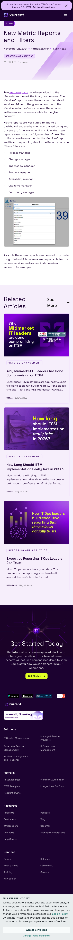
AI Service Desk (12, 779)
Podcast (45, 812)
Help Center (10, 839)
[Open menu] (65, 15)
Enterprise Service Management (14, 748)
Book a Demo (11, 865)
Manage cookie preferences (36, 935)
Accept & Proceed (36, 929)
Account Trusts (12, 792)
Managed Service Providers (50, 738)
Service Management (24, 363)
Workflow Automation (52, 779)
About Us (9, 812)
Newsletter (10, 878)
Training (8, 872)
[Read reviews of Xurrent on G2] (61, 695)
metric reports (19, 92)
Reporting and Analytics (19, 56)
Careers (44, 872)
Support (8, 859)
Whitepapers (11, 825)
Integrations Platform (52, 786)
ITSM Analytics (12, 786)
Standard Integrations (52, 832)
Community (46, 865)
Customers (10, 819)
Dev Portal (9, 832)
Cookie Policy (59, 913)
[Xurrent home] (14, 15)
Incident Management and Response (16, 758)
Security (45, 825)
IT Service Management (17, 738)
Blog (42, 819)
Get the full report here (44, 7)
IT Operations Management (47, 748)
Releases (45, 859)
